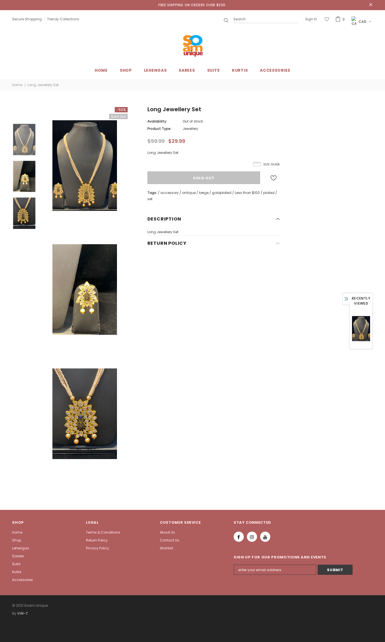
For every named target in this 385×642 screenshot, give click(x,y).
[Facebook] (239, 537)
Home (17, 84)
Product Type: (159, 128)
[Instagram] (252, 537)
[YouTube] (265, 537)
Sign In (311, 19)
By (14, 613)
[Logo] (192, 45)
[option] (84, 165)
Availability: (157, 121)
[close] (371, 5)
